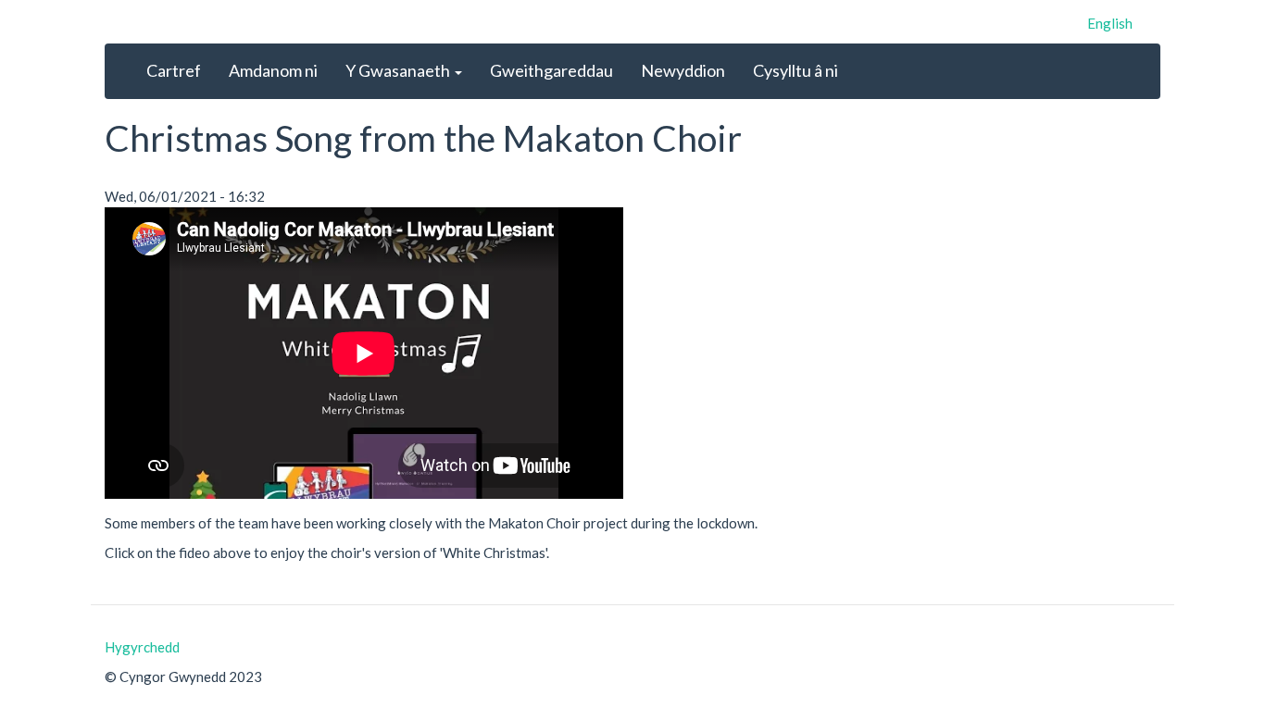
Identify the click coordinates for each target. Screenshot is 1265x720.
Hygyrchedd (142, 647)
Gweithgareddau (551, 70)
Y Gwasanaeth (399, 70)
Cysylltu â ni (795, 70)
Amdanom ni (273, 70)
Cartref (173, 70)
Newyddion (683, 70)
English (1110, 23)
